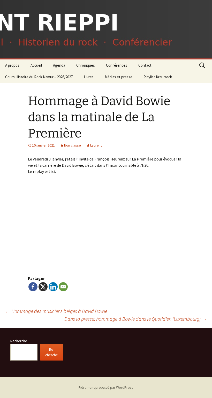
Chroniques (85, 65)
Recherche (18, 341)
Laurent (96, 145)
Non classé (72, 145)
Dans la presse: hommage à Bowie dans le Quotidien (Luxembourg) (135, 319)
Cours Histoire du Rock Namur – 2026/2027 (39, 76)
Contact (145, 65)
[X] (43, 286)
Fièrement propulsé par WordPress (106, 387)
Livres (89, 76)
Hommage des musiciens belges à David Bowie (56, 311)
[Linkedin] (53, 286)
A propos (12, 65)
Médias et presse (118, 76)
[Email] (63, 286)
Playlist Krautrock (157, 76)
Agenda (59, 65)
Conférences (116, 65)
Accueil (36, 65)
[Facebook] (32, 286)
